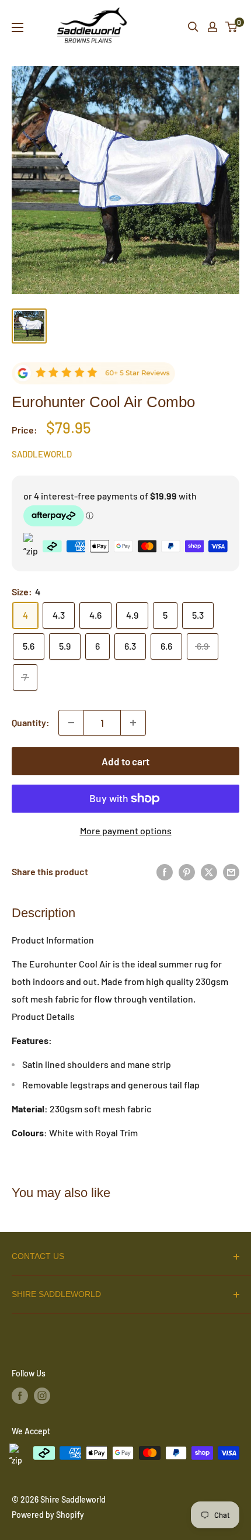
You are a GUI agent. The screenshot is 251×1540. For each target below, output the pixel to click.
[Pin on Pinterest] (187, 872)
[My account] (212, 27)
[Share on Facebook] (164, 872)
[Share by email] (231, 872)
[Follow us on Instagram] (42, 1396)
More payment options (126, 830)
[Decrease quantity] (71, 722)
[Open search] (193, 27)
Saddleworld (42, 454)
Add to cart (125, 761)
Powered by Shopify (48, 1515)
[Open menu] (17, 27)
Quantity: (31, 722)
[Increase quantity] (133, 722)
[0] (231, 27)
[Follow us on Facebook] (20, 1396)
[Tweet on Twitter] (209, 872)
